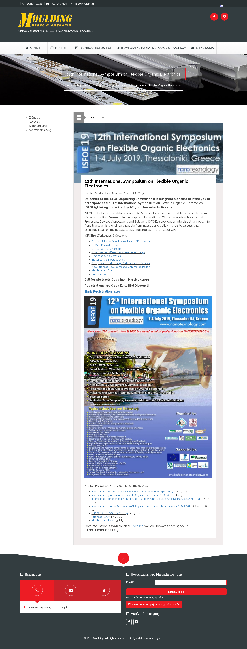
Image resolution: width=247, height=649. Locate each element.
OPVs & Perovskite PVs (105, 245)
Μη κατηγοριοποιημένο (91, 85)
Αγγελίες (34, 121)
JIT (161, 638)
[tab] (37, 590)
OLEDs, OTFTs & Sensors (106, 248)
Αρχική (35, 48)
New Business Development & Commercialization (121, 266)
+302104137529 (58, 3)
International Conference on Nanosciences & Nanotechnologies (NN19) (133, 491)
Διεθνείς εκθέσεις (40, 130)
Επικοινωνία (205, 48)
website (138, 526)
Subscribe (176, 591)
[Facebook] (214, 17)
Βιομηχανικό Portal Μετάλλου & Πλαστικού (153, 48)
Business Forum (101, 274)
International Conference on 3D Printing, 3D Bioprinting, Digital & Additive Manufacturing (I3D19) (147, 498)
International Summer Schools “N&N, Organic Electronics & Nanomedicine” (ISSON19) (141, 506)
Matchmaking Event (103, 270)
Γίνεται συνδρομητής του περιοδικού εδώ (154, 604)
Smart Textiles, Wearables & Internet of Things (118, 252)
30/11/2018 (97, 117)
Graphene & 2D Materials (106, 256)
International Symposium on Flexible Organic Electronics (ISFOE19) (131, 495)
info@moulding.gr (84, 3)
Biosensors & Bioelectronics (108, 259)
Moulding (62, 48)
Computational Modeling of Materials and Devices (121, 263)
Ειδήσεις (34, 117)
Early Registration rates (102, 291)
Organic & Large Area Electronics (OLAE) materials (121, 241)
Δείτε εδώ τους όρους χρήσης (145, 597)
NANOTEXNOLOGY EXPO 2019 (110, 513)
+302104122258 (33, 3)
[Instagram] (224, 17)
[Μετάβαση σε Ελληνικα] (221, 5)
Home (69, 85)
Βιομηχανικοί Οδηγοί (95, 48)
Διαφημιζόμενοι (38, 126)
